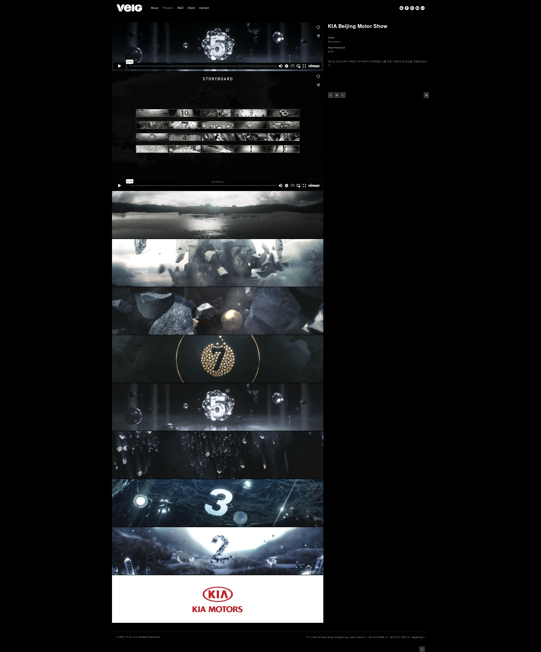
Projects (168, 8)
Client (191, 8)
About (154, 8)
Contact (204, 8)
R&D (180, 8)
